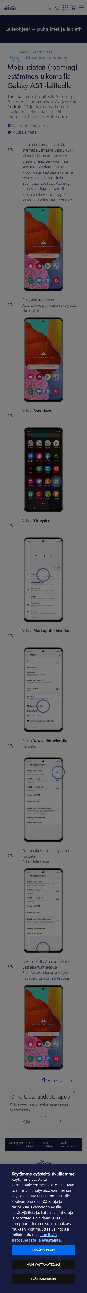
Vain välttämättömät (43, 1264)
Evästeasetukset (43, 1279)
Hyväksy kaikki (43, 1250)
